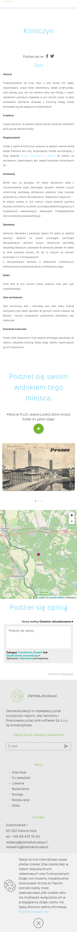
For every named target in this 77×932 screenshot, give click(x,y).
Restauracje (21, 800)
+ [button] (71, 515)
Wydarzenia (20, 789)
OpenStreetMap (56, 597)
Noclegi (17, 794)
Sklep (16, 805)
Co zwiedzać (21, 778)
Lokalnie (18, 783)
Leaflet (41, 597)
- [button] (71, 521)
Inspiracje (19, 772)
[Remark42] (38, 647)
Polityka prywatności (34, 912)
